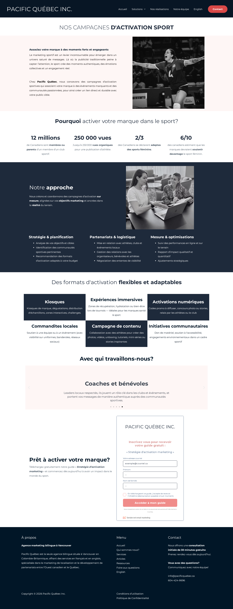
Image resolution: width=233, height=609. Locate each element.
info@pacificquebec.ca (181, 575)
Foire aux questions (127, 567)
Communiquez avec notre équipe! (188, 567)
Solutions (137, 9)
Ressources (123, 563)
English (198, 9)
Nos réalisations (159, 9)
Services (121, 554)
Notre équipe (181, 9)
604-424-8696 (176, 580)
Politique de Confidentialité (132, 598)
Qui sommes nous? (127, 549)
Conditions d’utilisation (129, 593)
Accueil (122, 9)
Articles (120, 558)
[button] (217, 9)
